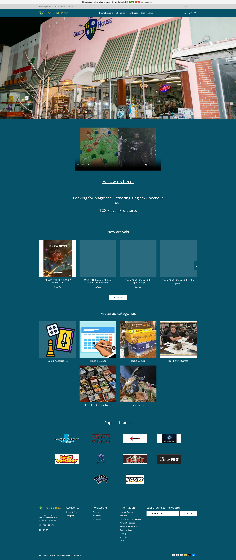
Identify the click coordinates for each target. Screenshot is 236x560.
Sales (150, 13)
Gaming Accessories (58, 360)
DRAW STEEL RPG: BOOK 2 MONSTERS (58, 281)
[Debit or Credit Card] (189, 555)
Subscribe (188, 513)
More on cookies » (147, 2)
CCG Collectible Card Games (98, 404)
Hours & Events (106, 13)
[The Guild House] (54, 13)
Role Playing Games (178, 360)
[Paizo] (101, 459)
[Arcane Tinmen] (67, 438)
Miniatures (138, 404)
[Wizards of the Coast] (101, 479)
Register (96, 512)
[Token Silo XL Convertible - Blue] (178, 258)
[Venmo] (193, 555)
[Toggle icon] (185, 13)
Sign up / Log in (190, 7)
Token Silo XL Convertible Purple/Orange (138, 281)
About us (123, 515)
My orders (97, 515)
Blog (143, 13)
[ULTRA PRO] (169, 459)
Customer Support (127, 530)
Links (122, 540)
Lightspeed (77, 555)
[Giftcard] (177, 555)
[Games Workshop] (67, 459)
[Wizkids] (135, 479)
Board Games (138, 360)
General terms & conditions (131, 519)
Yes (131, 2)
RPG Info (123, 537)
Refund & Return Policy (129, 526)
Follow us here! (118, 181)
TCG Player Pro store (117, 210)
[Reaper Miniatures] (135, 459)
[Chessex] (135, 438)
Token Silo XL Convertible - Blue (178, 280)
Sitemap (123, 533)
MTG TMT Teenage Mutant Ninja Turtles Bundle (98, 281)
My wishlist (97, 519)
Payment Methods (127, 523)
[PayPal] (185, 555)
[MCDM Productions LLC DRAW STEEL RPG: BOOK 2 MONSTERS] (57, 258)
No (138, 2)
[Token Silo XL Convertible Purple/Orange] (138, 258)
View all (118, 297)
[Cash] (173, 555)
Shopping (70, 515)
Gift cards (134, 13)
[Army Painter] (101, 438)
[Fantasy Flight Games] (169, 438)
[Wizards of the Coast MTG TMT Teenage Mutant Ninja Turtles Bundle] (98, 258)
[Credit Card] (181, 555)
